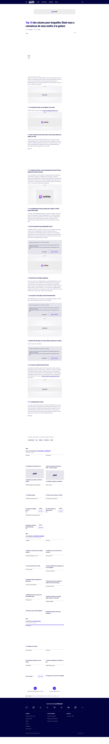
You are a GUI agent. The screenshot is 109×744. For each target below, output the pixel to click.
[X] (40, 707)
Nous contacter (28, 728)
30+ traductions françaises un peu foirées (33, 661)
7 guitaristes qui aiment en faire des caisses (34, 480)
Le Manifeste (28, 726)
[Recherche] (82, 2)
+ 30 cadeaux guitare (30, 495)
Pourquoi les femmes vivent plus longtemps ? (53, 612)
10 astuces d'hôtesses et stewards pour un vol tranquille (55, 566)
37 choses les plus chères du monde (54, 495)
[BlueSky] (54, 707)
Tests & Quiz (44, 2)
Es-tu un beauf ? (29, 676)
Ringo (39, 29)
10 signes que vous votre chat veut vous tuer (54, 551)
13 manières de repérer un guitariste (54, 481)
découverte (41, 440)
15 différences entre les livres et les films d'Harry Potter (34, 595)
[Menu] (26, 2)
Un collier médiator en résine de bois (51, 509)
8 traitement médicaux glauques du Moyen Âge (34, 580)
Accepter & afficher (54, 251)
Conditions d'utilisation (51, 716)
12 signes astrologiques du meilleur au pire (54, 661)
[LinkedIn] (75, 707)
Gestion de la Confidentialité (52, 721)
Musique (30, 29)
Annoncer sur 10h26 (70, 716)
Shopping (51, 2)
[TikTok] (61, 707)
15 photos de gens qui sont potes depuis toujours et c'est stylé (53, 597)
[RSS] (82, 707)
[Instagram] (26, 707)
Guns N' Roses (46, 440)
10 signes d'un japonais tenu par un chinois (35, 691)
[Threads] (47, 707)
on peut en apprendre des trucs (50, 110)
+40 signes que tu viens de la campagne (55, 675)
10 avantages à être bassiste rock (33, 466)
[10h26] (32, 2)
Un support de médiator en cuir (31, 509)
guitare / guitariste (31, 440)
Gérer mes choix (44, 251)
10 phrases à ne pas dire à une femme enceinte (34, 551)
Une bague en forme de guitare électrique (31, 526)
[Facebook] (33, 707)
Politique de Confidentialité (52, 718)
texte (36, 440)
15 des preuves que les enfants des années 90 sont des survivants (54, 581)
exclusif (52, 440)
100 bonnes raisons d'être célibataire (34, 610)
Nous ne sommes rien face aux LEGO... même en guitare (53, 466)
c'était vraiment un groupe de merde (50, 376)
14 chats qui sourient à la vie (54, 691)
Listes (38, 2)
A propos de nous (29, 718)
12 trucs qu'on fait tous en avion (33, 566)
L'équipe (27, 721)
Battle (56, 2)
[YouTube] (68, 707)
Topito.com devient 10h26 (30, 716)
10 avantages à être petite (31, 646)
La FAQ (27, 723)
